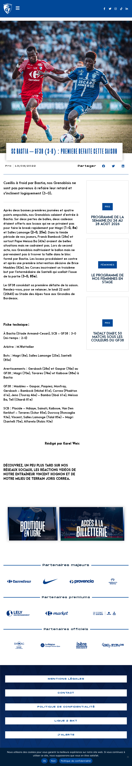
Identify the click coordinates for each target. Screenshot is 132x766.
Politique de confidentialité (76, 760)
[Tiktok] (121, 9)
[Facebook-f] (104, 9)
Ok (44, 760)
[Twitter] (110, 9)
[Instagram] (115, 9)
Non (53, 760)
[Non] (127, 757)
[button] (103, 166)
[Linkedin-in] (127, 9)
